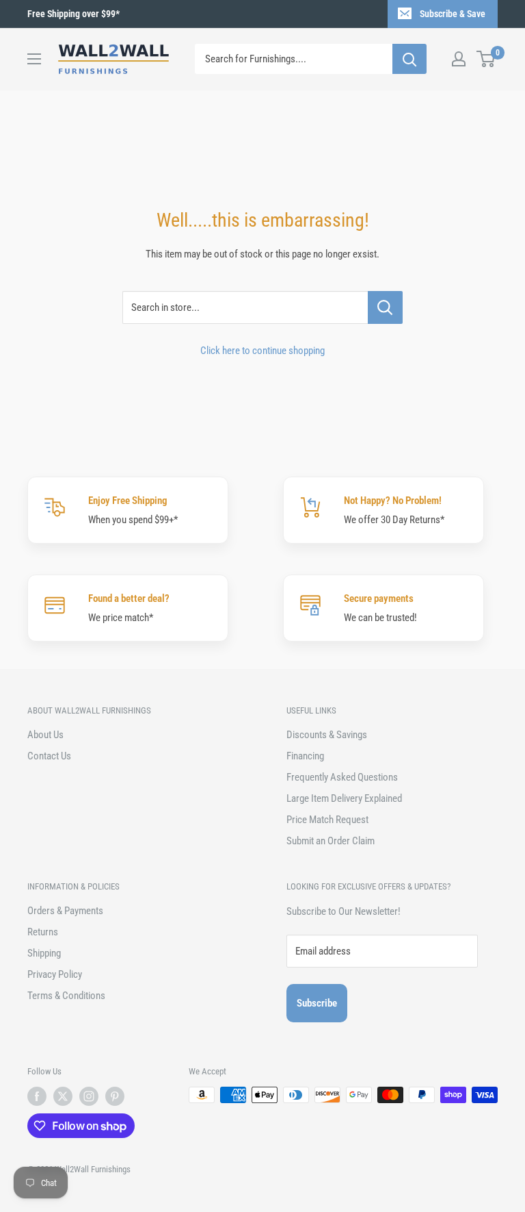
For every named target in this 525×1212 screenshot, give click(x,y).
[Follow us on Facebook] (36, 1096)
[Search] (409, 59)
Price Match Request (327, 819)
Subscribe (317, 1003)
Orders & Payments (65, 911)
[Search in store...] (385, 307)
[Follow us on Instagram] (88, 1096)
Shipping (44, 953)
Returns (42, 932)
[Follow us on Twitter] (62, 1096)
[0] (486, 59)
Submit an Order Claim (330, 841)
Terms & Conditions (66, 995)
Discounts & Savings (326, 735)
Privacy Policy (54, 974)
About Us (45, 735)
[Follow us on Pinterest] (114, 1096)
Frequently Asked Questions (342, 777)
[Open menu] (34, 58)
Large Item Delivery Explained (344, 798)
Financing (305, 756)
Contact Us (49, 756)
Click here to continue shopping (262, 350)
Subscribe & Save (452, 13)
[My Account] (459, 58)
